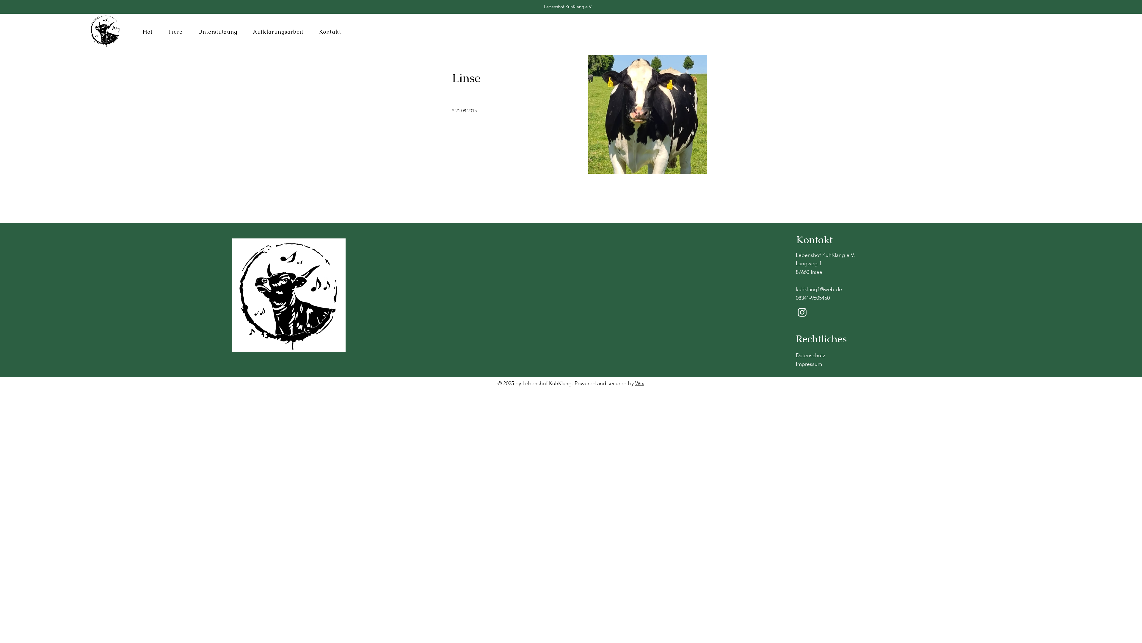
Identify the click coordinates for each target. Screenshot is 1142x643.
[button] (147, 31)
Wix (639, 383)
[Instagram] (802, 312)
